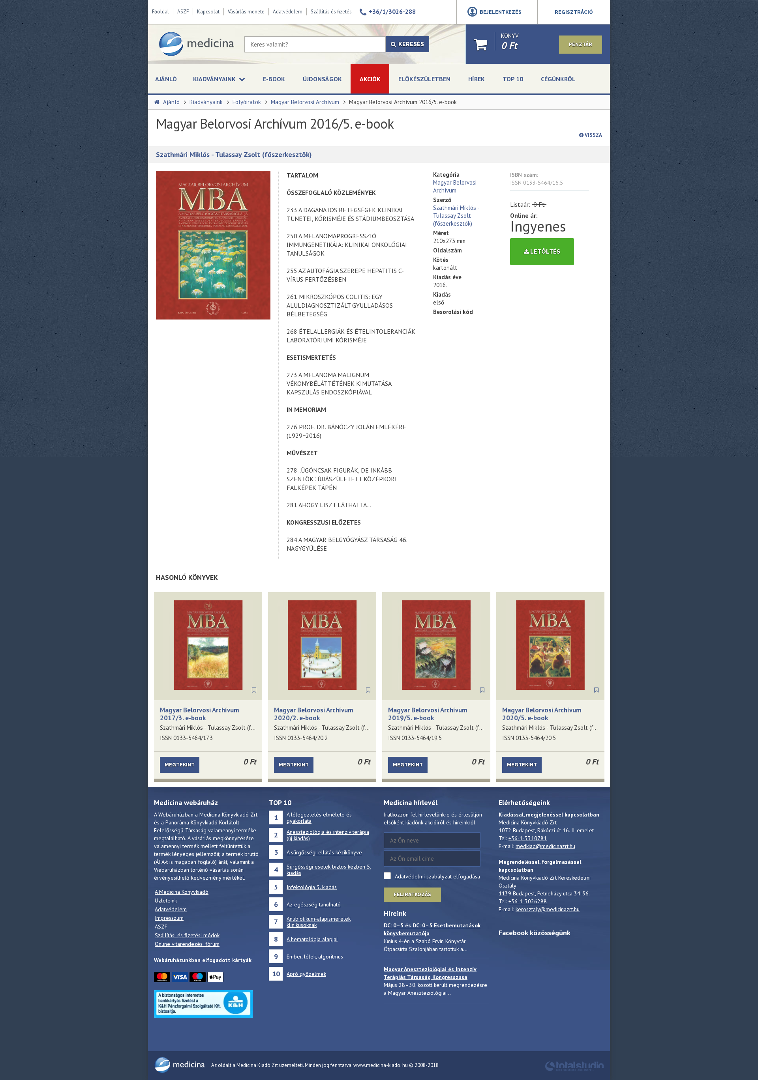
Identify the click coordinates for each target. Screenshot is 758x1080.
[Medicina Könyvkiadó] (196, 44)
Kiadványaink (206, 102)
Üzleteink (166, 900)
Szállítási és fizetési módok (187, 935)
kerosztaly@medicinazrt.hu (548, 909)
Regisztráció (574, 12)
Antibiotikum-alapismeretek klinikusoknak (319, 922)
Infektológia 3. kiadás (312, 887)
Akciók (370, 79)
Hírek (476, 79)
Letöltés (544, 252)
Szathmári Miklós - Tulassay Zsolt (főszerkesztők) (234, 154)
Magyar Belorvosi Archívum (305, 102)
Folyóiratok (247, 102)
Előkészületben (424, 79)
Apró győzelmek (306, 973)
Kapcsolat (208, 11)
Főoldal (160, 11)
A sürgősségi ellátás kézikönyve (324, 852)
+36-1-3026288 (527, 901)
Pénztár (580, 44)
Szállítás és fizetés (331, 11)
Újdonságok (322, 79)
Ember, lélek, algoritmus (315, 956)
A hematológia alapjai (312, 939)
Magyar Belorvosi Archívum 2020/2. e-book (313, 714)
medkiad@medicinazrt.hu (545, 846)
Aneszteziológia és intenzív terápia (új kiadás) (328, 835)
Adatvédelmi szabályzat (423, 876)
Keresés (410, 44)
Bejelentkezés (501, 12)
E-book (274, 79)
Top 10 (513, 79)
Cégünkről (558, 79)
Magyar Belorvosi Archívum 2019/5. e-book (427, 714)
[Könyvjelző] (254, 690)
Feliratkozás (412, 894)
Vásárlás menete (246, 11)
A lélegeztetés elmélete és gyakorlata (319, 817)
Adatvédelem (287, 11)
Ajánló (166, 79)
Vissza (593, 135)
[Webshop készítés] (574, 1070)
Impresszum (169, 917)
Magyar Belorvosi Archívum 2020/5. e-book (542, 714)
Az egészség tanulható (314, 904)
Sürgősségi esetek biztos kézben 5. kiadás (329, 869)
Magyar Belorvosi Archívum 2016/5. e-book (403, 102)
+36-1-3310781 (527, 838)
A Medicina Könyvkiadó (181, 891)
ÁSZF (183, 11)
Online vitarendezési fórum (187, 943)
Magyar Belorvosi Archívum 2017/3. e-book (199, 714)
